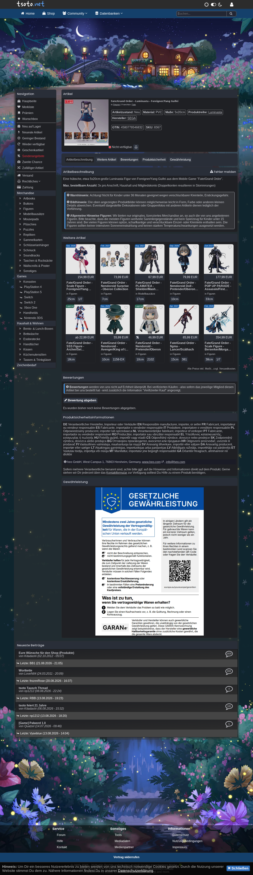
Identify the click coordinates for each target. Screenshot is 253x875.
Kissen (27, 349)
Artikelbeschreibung (79, 159)
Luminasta (215, 112)
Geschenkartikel (33, 150)
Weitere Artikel (106, 159)
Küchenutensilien (34, 354)
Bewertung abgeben (81, 400)
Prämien (27, 113)
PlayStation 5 (33, 292)
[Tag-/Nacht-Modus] (213, 4)
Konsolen (29, 281)
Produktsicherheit (154, 159)
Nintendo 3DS (33, 318)
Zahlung (27, 187)
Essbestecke (31, 339)
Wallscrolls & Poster (36, 265)
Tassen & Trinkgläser (37, 359)
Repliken (29, 234)
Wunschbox (30, 118)
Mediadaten (122, 841)
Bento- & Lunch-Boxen (38, 328)
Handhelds (30, 312)
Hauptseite (29, 101)
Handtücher (31, 344)
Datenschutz (180, 835)
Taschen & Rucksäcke (38, 260)
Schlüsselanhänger (36, 245)
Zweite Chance (32, 162)
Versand (27, 175)
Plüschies (29, 224)
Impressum (179, 847)
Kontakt (62, 847)
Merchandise (25, 193)
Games (21, 276)
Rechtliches (30, 181)
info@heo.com (175, 461)
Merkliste (28, 107)
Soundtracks (31, 255)
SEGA (131, 118)
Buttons (28, 203)
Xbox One (30, 307)
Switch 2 (29, 302)
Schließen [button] (240, 868)
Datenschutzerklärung (135, 871)
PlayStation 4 (33, 286)
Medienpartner (124, 847)
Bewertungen (129, 159)
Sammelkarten (32, 239)
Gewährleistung (180, 159)
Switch (28, 297)
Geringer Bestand (33, 138)
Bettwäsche (31, 333)
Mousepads (31, 219)
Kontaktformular (116, 472)
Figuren (28, 208)
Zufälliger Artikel (33, 167)
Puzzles (28, 229)
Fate (134, 104)
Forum (61, 835)
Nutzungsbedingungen (187, 841)
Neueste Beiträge (30, 645)
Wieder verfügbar (33, 144)
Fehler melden (224, 171)
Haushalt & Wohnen (30, 323)
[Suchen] (231, 13)
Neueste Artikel (32, 132)
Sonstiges (29, 271)
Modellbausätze (33, 214)
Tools (118, 835)
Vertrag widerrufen (126, 857)
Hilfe (60, 841)
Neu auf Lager (31, 126)
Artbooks (29, 198)
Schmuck (29, 250)
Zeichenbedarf (26, 365)
